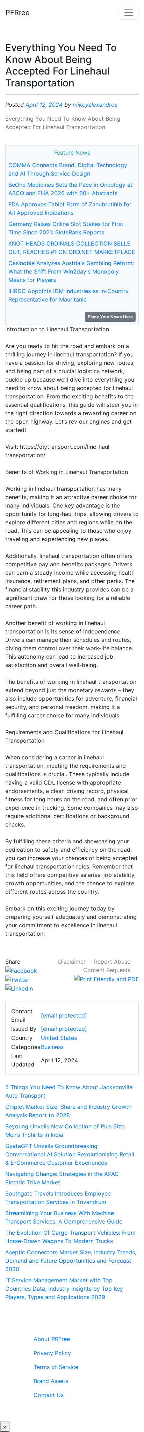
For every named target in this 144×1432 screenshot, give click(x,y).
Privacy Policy (52, 1352)
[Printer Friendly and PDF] (106, 978)
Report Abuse (112, 961)
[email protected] (64, 1028)
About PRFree (52, 1338)
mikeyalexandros (95, 104)
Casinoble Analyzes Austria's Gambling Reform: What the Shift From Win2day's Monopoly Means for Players (71, 271)
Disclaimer (72, 961)
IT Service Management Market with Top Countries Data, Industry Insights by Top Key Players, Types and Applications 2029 (64, 1288)
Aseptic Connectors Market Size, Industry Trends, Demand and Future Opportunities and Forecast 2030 (70, 1261)
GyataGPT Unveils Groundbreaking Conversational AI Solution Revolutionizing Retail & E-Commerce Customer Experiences (69, 1154)
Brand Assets (51, 1380)
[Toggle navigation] (128, 13)
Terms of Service (56, 1366)
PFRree (18, 12)
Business (52, 1046)
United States (59, 1037)
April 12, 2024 (44, 104)
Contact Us (49, 1394)
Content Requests (106, 969)
